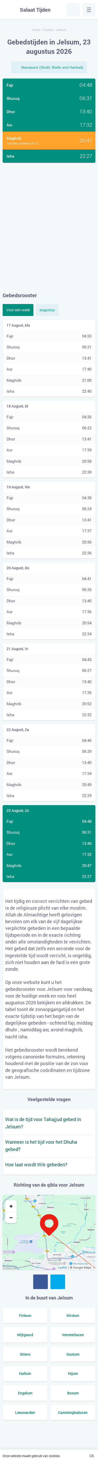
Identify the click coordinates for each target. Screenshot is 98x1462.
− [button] (11, 1217)
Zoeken (73, 9)
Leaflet (62, 1267)
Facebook (40, 1282)
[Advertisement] (49, 227)
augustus (47, 309)
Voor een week (18, 309)
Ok (91, 1456)
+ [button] (11, 1205)
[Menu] (88, 9)
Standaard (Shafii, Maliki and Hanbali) (52, 67)
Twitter (57, 1282)
